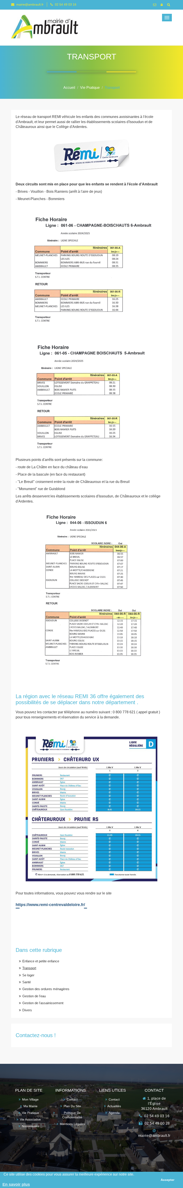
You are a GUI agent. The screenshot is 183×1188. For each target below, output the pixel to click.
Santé (26, 982)
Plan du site (72, 1106)
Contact (72, 1099)
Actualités (114, 1106)
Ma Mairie (30, 1106)
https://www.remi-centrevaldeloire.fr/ (50, 904)
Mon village (30, 1099)
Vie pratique (30, 1113)
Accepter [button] (167, 1180)
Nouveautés (30, 1126)
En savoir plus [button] (16, 1184)
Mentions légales (72, 1124)
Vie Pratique (90, 87)
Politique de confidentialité (72, 1115)
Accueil (69, 87)
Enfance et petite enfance (40, 961)
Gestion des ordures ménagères (45, 989)
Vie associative (30, 1119)
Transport (112, 87)
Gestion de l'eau (34, 996)
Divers (27, 1010)
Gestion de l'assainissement (42, 1003)
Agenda (114, 1113)
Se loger (28, 975)
